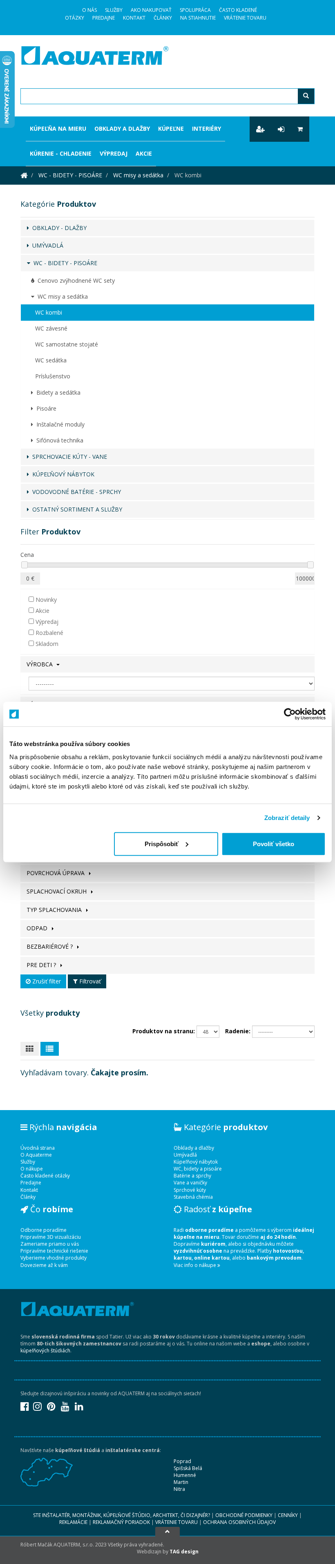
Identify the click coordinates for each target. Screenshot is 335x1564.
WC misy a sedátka (138, 175)
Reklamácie (73, 1522)
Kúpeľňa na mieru (58, 128)
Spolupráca (195, 10)
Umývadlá (185, 1154)
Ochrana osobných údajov (239, 1522)
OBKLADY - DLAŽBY (58, 228)
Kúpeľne (171, 128)
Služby (114, 10)
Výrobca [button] (40, 664)
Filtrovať (89, 981)
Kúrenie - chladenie (61, 153)
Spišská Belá (188, 1468)
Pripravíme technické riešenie (54, 1250)
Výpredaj (113, 153)
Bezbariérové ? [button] (50, 946)
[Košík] (300, 129)
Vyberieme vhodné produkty (53, 1257)
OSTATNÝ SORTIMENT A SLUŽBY (75, 509)
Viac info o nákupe (195, 1265)
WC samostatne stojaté (66, 344)
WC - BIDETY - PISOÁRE (70, 175)
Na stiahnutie (198, 17)
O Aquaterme (36, 1154)
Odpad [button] (38, 928)
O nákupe (31, 1168)
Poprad (182, 1461)
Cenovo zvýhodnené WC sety (74, 280)
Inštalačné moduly (59, 424)
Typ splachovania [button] (55, 910)
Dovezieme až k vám (44, 1265)
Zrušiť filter (46, 981)
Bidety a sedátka (56, 392)
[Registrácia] (260, 129)
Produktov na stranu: (163, 1031)
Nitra (179, 1489)
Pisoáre (44, 408)
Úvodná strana (37, 1147)
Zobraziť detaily (287, 817)
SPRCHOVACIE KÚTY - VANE (68, 456)
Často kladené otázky (45, 1175)
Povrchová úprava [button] (56, 873)
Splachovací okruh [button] (57, 891)
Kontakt (134, 17)
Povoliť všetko (273, 843)
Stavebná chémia (193, 1196)
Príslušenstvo (52, 376)
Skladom (46, 644)
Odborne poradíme (43, 1230)
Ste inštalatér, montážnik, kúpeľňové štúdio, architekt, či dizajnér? (121, 1515)
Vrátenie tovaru (245, 17)
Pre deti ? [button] (42, 965)
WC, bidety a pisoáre (198, 1168)
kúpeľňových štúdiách (45, 1350)
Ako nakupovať (151, 10)
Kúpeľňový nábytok (196, 1161)
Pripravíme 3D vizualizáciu (50, 1236)
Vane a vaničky (190, 1182)
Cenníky (288, 1515)
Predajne (103, 17)
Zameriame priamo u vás (49, 1243)
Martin (181, 1482)
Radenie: (237, 1031)
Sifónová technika (58, 440)
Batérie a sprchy (192, 1175)
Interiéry (206, 128)
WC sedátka (51, 360)
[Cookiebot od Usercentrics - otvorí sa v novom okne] (290, 714)
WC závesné (51, 328)
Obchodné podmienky (243, 1515)
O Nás (89, 10)
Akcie (144, 153)
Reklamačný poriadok (121, 1522)
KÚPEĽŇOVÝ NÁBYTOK (61, 474)
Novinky (45, 599)
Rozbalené (48, 633)
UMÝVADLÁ (46, 245)
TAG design (184, 1551)
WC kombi (48, 312)
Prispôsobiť (162, 843)
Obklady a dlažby (122, 128)
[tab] (167, 664)
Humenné (185, 1475)
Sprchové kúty (190, 1189)
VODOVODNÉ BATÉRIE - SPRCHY (75, 492)
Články (163, 17)
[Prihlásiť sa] (281, 129)
